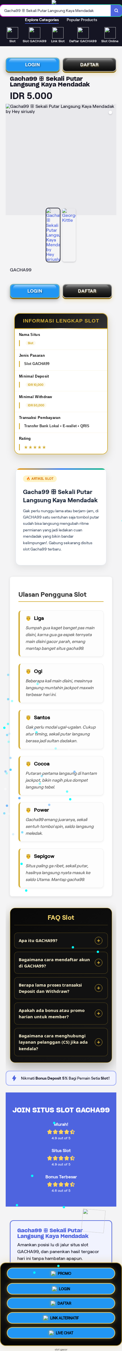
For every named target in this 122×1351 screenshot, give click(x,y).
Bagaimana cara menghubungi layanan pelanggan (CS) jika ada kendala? (53, 1042)
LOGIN (32, 64)
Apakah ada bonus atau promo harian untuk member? (52, 1013)
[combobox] (55, 10)
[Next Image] (111, 160)
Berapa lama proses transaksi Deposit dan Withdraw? (50, 988)
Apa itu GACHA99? (38, 940)
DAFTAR (89, 64)
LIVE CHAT (64, 1334)
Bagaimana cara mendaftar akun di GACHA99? (54, 963)
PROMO (64, 1273)
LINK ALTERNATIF (64, 1319)
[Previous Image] (10, 160)
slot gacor (61, 1349)
